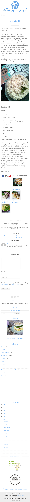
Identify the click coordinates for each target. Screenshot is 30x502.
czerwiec (6, 439)
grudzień (6, 421)
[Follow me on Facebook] (12, 297)
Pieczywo (3, 361)
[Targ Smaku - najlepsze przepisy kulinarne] (15, 485)
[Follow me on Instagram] (18, 297)
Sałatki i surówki (24, 223)
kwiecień (6, 444)
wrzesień (6, 430)
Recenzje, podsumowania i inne (9, 370)
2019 (4, 410)
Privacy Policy (4, 284)
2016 (4, 419)
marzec (6, 447)
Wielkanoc (15, 224)
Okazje (3, 358)
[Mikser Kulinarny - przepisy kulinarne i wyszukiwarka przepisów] (15, 470)
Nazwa (3, 271)
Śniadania (3, 372)
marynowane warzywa (15, 227)
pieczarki (13, 228)
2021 (4, 405)
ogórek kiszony (25, 227)
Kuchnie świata (5, 355)
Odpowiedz (10, 250)
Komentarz (4, 257)
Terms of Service (15, 284)
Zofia (8, 243)
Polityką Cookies (21, 495)
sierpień (6, 433)
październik (7, 427)
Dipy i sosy (9, 223)
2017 (4, 416)
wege (17, 228)
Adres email (4, 277)
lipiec (5, 436)
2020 (4, 407)
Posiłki (3, 364)
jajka (8, 227)
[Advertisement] (15, 389)
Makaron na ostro (8, 236)
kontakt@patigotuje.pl (15, 307)
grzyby (5, 227)
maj (5, 441)
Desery (3, 346)
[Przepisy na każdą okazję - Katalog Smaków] (15, 489)
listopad (6, 424)
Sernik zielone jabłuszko (15, 338)
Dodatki (3, 349)
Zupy (2, 375)
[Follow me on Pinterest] (15, 297)
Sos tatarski (15, 21)
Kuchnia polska (16, 223)
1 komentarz (17, 220)
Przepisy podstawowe (7, 367)
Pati (12, 220)
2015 (4, 452)
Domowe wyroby (5, 352)
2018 (4, 413)
